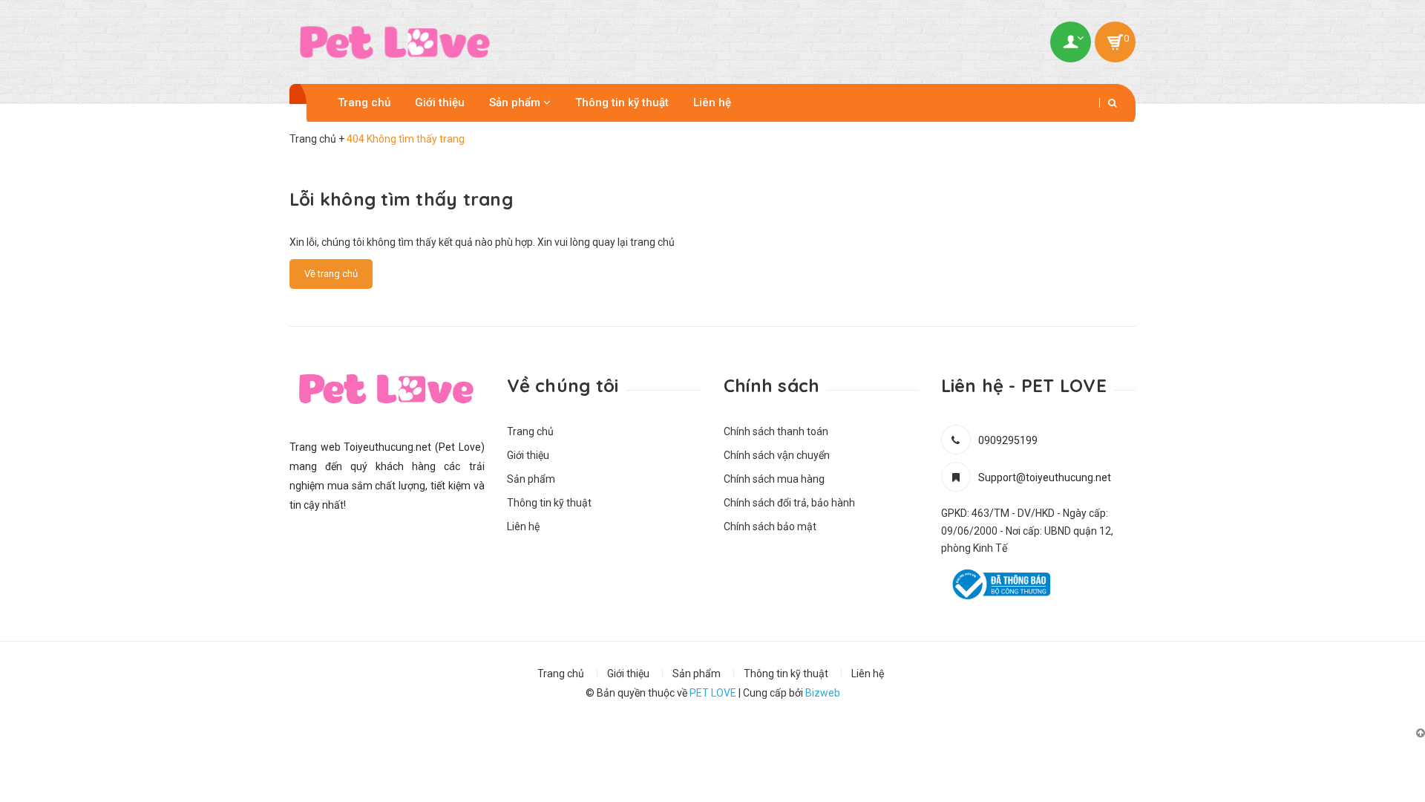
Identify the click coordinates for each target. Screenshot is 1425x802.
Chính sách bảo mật (770, 526)
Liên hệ (712, 102)
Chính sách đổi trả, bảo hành (789, 503)
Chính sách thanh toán (776, 431)
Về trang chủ (331, 273)
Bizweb (822, 693)
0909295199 (1008, 440)
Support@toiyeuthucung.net (1044, 477)
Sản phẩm (516, 102)
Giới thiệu (440, 102)
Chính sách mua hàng (774, 479)
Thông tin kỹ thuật (622, 102)
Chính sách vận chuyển (777, 455)
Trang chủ (364, 102)
